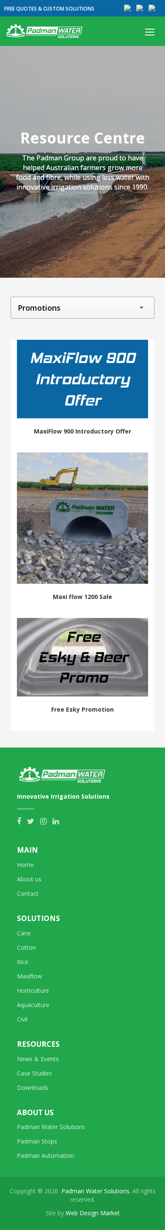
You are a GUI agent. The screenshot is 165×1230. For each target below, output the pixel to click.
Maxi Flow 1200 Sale (82, 597)
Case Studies (34, 1073)
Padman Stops (37, 1141)
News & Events (38, 1059)
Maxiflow (29, 976)
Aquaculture (33, 1005)
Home (25, 865)
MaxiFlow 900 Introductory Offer (82, 431)
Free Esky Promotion (82, 709)
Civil (22, 1019)
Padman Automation (45, 1155)
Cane (24, 933)
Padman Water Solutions (51, 1127)
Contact (27, 893)
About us (29, 879)
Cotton (26, 947)
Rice (22, 962)
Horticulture (33, 990)
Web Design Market (93, 1213)
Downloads (32, 1088)
